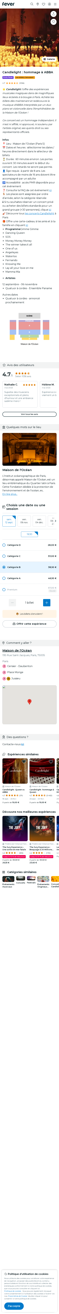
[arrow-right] (55, 521)
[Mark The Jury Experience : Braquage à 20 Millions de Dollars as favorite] (51, 819)
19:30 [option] (29, 534)
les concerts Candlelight (39, 213)
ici (50, 190)
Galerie (51, 59)
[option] (29, 545)
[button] (29, 545)
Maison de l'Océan (17, 650)
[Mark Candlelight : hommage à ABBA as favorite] (54, 22)
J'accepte (14, 1306)
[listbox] (29, 521)
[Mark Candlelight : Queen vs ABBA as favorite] (24, 761)
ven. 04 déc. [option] (39, 521)
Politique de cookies (12, 1291)
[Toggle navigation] (55, 4)
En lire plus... (9, 494)
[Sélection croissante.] (46, 602)
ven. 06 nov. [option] (24, 521)
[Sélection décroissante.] (12, 602)
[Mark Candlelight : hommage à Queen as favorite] (51, 761)
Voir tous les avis (29, 414)
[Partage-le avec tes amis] (54, 14)
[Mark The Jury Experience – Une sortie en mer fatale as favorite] (24, 819)
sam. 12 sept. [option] (9, 521)
